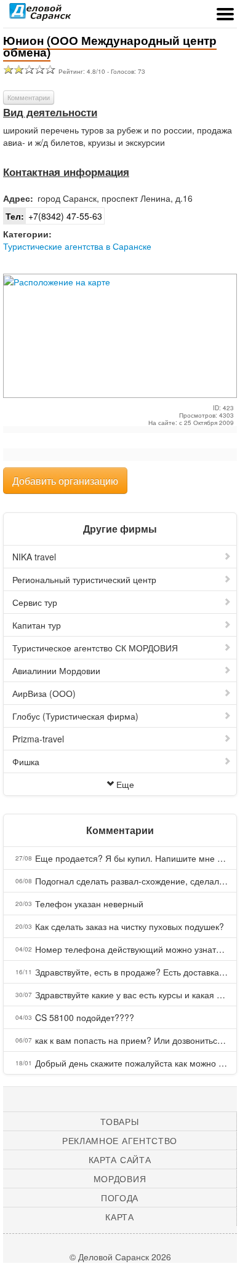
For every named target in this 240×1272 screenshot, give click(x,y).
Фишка (25, 761)
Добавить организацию (65, 481)
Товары (119, 1121)
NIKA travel (34, 557)
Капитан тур (36, 625)
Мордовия (120, 1178)
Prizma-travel (38, 739)
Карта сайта (120, 1159)
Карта (119, 1216)
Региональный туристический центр (84, 579)
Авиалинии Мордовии (56, 670)
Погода (119, 1197)
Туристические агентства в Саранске (77, 246)
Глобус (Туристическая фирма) (75, 716)
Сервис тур (34, 602)
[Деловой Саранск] (40, 15)
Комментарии (28, 97)
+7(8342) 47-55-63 (54, 216)
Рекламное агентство (119, 1140)
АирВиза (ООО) (44, 693)
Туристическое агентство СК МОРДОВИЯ (95, 648)
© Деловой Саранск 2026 (120, 1256)
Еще (125, 784)
